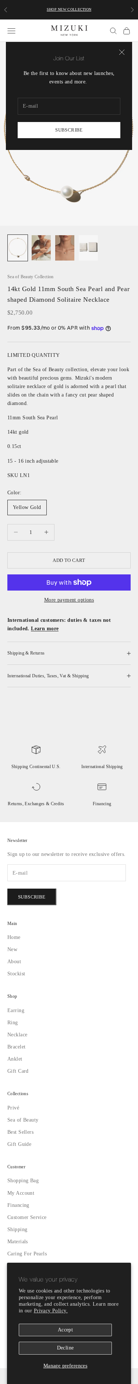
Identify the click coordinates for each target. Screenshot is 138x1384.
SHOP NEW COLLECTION (69, 9)
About (14, 978)
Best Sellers (21, 1148)
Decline (65, 1348)
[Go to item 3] (64, 247)
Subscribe (69, 130)
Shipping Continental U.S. (35, 767)
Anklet (14, 1075)
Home (14, 953)
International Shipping (102, 767)
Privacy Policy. (65, 1311)
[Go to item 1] (17, 247)
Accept (65, 1330)
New (12, 965)
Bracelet (16, 1062)
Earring (15, 1026)
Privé (13, 1124)
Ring (12, 1038)
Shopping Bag (24, 1197)
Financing (102, 804)
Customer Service (28, 1233)
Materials (18, 1257)
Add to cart (69, 560)
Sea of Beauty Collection (32, 277)
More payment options (69, 600)
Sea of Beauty (23, 1136)
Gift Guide (19, 1160)
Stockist (16, 990)
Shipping (18, 1245)
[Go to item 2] (41, 247)
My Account (21, 1209)
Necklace (18, 1050)
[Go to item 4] (88, 247)
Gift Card (18, 1087)
